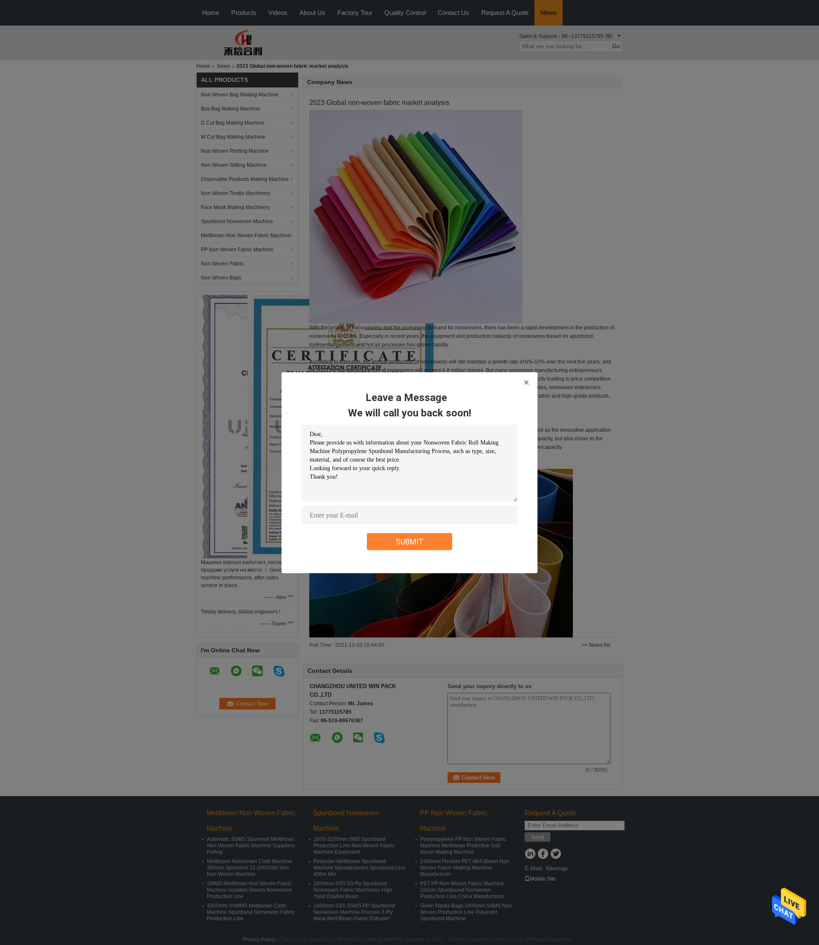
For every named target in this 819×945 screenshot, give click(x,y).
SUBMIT (410, 541)
